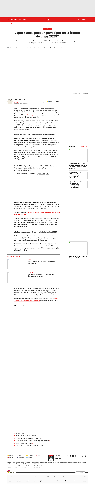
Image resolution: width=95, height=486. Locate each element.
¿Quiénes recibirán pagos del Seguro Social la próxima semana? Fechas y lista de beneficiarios (78, 166)
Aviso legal (15, 465)
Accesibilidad (51, 465)
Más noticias (84, 146)
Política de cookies (32, 465)
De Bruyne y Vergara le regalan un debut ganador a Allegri (32, 441)
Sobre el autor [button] (16, 102)
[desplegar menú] (8, 19)
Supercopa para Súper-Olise (24, 443)
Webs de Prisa (81, 472)
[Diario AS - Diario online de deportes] (47, 19)
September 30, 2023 (43, 174)
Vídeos (24, 19)
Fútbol (19, 19)
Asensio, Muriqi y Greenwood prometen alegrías (29, 446)
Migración (47, 29)
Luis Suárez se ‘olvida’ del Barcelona (26, 436)
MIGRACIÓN (31, 259)
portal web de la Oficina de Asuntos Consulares (36, 300)
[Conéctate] (79, 19)
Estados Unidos (31, 272)
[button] (44, 101)
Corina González (18, 99)
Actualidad (10, 24)
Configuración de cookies (42, 465)
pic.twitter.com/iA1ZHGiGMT (23, 170)
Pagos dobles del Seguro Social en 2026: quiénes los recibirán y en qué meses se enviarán (74, 184)
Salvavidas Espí (20, 433)
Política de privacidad (22, 465)
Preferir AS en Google (54, 101)
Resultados (14, 19)
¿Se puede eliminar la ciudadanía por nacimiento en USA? (41, 276)
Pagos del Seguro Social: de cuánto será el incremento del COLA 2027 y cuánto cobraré (74, 175)
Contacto (9, 465)
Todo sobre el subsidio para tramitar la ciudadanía (41, 262)
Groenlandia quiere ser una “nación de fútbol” (78, 257)
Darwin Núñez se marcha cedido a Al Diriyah (28, 438)
